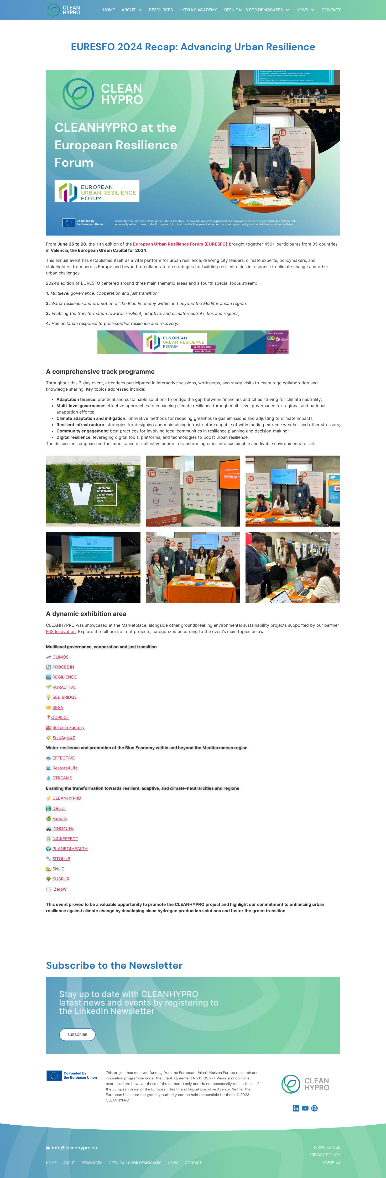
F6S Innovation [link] (61, 631)
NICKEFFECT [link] (65, 838)
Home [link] (109, 10)
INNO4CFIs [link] (63, 828)
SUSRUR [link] (61, 878)
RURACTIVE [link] (64, 687)
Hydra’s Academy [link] (198, 10)
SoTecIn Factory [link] (69, 727)
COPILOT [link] (60, 717)
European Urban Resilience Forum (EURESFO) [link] (180, 244)
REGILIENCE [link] (65, 677)
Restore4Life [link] (65, 768)
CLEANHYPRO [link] (67, 798)
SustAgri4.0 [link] (64, 737)
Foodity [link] (60, 818)
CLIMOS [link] (61, 657)
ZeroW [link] (60, 889)
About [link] (128, 10)
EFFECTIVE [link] (64, 758)
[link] (63, 10)
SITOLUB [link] (61, 858)
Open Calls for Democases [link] (253, 10)
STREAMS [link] (62, 778)
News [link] (302, 10)
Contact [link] (331, 10)
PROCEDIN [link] (63, 667)
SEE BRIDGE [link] (65, 697)
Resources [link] (161, 10)
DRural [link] (59, 808)
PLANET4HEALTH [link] (70, 848)
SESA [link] (58, 707)
